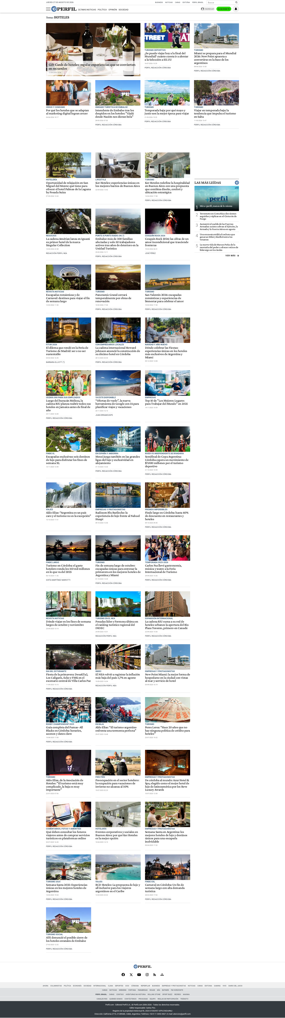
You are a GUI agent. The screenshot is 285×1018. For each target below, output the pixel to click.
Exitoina (208, 986)
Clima (110, 986)
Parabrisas (143, 990)
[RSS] (154, 975)
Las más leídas (207, 183)
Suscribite (224, 9)
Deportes (119, 986)
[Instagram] (147, 975)
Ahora (45, 986)
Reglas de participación (168, 999)
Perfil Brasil (197, 2)
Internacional (99, 986)
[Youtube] (139, 975)
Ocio (127, 986)
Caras (177, 2)
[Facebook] (123, 975)
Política (102, 9)
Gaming (217, 986)
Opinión (113, 9)
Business (159, 2)
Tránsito (184, 999)
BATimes (165, 990)
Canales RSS (102, 999)
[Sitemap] (162, 974)
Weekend (122, 990)
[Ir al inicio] (63, 9)
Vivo (224, 986)
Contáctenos (130, 999)
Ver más (230, 255)
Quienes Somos (115, 999)
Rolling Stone (154, 994)
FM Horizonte (177, 990)
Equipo (153, 999)
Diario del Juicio (235, 986)
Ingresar (209, 9)
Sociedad (123, 9)
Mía (158, 990)
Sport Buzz (167, 994)
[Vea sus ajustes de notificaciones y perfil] (236, 9)
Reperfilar (145, 986)
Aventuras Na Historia (136, 994)
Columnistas (56, 986)
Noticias (169, 2)
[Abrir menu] (48, 9)
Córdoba (135, 986)
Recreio (177, 994)
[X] (131, 975)
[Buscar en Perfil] (236, 2)
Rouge (152, 990)
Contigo (120, 994)
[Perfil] (142, 967)
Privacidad (143, 999)
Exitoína (186, 2)
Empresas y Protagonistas (174, 986)
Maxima (186, 994)
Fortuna (132, 990)
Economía (77, 986)
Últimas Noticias (87, 9)
